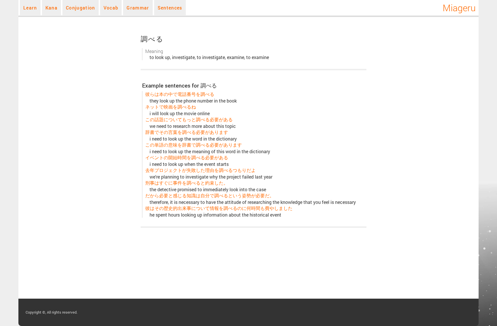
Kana (51, 8)
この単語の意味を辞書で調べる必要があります (193, 145)
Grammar (138, 8)
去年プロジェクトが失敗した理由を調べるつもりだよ (200, 170)
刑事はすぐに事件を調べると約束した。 (186, 183)
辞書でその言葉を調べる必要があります (186, 132)
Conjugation (80, 8)
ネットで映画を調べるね (170, 107)
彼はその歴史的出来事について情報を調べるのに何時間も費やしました (219, 208)
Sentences (170, 8)
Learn (30, 8)
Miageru (459, 7)
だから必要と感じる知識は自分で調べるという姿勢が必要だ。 (209, 195)
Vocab (111, 8)
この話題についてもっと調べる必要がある (189, 119)
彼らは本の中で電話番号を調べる (179, 94)
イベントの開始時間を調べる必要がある (186, 157)
